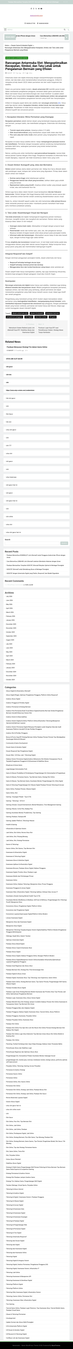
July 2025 (9, 644)
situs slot (9, 453)
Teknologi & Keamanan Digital (15, 1213)
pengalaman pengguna (14, 317)
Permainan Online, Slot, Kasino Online (18, 1082)
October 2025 (10, 632)
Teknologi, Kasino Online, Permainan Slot (19, 1296)
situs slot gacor (11, 430)
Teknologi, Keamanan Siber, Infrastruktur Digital (21, 1300)
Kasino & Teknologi (12, 844)
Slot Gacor (9, 414)
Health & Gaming (11, 824)
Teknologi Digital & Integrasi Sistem (17, 1260)
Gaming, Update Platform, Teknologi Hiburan (20, 821)
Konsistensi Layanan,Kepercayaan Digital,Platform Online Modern (27, 914)
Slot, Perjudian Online (13, 1155)
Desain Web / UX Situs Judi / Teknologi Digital (21, 755)
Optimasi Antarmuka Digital (15, 940)
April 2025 (9, 656)
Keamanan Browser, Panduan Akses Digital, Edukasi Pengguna (26, 868)
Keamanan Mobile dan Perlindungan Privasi (19, 876)
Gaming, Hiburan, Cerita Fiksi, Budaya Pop (19, 809)
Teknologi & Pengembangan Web (16, 1225)
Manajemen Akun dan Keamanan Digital (18, 922)
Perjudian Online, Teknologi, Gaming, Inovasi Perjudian (23, 1066)
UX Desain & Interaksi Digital (15, 1330)
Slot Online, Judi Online (13, 1125)
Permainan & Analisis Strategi (15, 1070)
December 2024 (11, 672)
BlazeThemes (56, 1345)
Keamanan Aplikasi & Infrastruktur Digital (19, 864)
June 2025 (9, 648)
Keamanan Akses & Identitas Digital (17, 860)
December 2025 (11, 624)
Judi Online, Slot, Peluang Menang (17, 836)
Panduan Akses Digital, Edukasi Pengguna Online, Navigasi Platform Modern (30, 956)
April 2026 (9, 608)
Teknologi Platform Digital (14, 1284)
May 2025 (9, 652)
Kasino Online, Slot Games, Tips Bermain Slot (20, 848)
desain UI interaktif (37, 313)
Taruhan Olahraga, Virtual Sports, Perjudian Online (22, 1185)
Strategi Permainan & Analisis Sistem (18, 1173)
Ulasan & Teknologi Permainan (16, 1314)
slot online (9, 516)
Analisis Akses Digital (13, 699)
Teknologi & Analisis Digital (15, 1193)
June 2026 (9, 600)
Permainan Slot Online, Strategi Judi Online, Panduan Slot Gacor (26, 1094)
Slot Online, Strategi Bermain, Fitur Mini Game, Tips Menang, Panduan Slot (29, 1137)
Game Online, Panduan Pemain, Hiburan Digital (21, 789)
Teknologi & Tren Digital (13, 1233)
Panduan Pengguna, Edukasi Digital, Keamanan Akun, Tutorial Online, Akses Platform (33, 1012)
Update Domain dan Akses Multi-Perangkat (19, 1322)
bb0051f (9, 73)
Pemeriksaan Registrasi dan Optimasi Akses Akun (22, 1052)
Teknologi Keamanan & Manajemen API (18, 1276)
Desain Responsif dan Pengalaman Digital (19, 751)
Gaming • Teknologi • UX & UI (15, 801)
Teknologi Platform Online (14, 1288)
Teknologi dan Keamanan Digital (16, 1249)
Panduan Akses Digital (13, 952)
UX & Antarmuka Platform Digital (16, 1326)
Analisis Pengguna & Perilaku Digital (17, 703)
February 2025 (10, 664)
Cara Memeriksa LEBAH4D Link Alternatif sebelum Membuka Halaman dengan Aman (34, 561)
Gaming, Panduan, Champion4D (16, 816)
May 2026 (9, 604)
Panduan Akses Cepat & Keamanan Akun (19, 948)
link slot (8, 422)
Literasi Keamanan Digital (14, 918)
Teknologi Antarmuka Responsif (16, 1237)
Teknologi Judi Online (13, 1272)
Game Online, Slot (11, 793)
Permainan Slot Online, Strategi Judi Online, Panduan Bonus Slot (26, 1090)
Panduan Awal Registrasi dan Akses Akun (19, 966)
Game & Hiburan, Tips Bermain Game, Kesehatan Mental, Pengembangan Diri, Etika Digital (34, 781)
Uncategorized (10, 1318)
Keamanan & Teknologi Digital (15, 856)
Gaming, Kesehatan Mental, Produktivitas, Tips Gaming (23, 813)
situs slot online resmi (13, 1109)
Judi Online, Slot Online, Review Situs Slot (19, 832)
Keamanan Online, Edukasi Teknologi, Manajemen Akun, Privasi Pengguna (29, 884)
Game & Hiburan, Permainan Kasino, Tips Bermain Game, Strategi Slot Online (30, 777)
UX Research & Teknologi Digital (16, 1334)
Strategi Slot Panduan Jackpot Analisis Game (20, 1177)
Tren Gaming (10, 1304)
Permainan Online (11, 1078)
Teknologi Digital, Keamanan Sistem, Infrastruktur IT (22, 1268)
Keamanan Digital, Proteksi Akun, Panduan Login (21, 872)
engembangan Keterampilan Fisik (16, 769)
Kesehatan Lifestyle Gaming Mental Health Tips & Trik (23, 896)
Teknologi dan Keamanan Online (16, 1252)
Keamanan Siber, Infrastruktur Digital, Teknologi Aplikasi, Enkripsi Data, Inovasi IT (32, 892)
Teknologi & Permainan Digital (15, 1229)
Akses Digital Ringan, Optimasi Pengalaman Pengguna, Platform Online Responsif (32, 695)
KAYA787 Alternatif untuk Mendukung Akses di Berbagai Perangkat (38, 2)
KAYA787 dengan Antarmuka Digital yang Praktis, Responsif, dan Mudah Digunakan (33, 573)
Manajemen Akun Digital (14, 926)
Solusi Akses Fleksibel (13, 1159)
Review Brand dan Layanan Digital (16, 1098)
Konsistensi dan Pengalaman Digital (17, 910)
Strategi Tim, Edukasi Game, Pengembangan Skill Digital (24, 1181)
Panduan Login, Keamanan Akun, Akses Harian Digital (23, 998)
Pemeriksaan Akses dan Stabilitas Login (19, 1048)
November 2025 (11, 628)
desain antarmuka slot (19, 313)
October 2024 (10, 680)
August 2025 (10, 640)
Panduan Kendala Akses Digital (16, 988)
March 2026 (10, 612)
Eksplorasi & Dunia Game (14, 765)
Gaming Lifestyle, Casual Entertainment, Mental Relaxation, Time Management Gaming (33, 805)
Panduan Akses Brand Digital (15, 944)
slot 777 (8, 445)
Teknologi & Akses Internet (14, 1189)
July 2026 (9, 596)
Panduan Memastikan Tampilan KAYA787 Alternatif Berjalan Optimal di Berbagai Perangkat (35, 565)
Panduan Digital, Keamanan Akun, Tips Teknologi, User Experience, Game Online (31, 978)
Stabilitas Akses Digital (13, 1163)
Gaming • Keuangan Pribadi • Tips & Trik (18, 797)
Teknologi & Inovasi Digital (14, 1205)
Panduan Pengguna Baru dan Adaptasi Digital (20, 1008)
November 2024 (11, 676)
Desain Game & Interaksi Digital (16, 58)
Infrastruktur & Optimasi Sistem (16, 828)
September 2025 (11, 636)
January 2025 (10, 668)
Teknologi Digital (11, 1256)
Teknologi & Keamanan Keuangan (16, 1217)
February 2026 (10, 616)
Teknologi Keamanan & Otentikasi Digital (19, 1280)
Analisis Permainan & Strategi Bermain (18, 707)
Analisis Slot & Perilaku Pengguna (17, 733)
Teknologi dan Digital (13, 1245)
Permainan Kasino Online (14, 1074)
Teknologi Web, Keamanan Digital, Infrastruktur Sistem (23, 1292)
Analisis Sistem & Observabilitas (16, 717)
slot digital (28, 317)
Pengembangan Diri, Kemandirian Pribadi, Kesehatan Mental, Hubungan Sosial (30, 1056)
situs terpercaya (11, 477)
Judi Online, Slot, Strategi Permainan (17, 840)
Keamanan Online (11, 880)
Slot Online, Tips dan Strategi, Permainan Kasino (21, 1147)
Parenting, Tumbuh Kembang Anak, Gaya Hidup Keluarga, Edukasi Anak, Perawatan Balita (34, 1044)
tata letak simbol (41, 317)
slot (59, 103)
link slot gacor (10, 398)
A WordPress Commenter (14, 585)
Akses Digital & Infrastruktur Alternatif (18, 691)
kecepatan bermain (52, 313)
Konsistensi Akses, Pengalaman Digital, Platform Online (24, 906)
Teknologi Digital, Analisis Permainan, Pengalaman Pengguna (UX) (27, 1264)
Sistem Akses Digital (12, 1102)
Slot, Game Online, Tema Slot (15, 1151)
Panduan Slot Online (12, 1024)
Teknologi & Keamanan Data (15, 1209)
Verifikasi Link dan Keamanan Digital (17, 1338)
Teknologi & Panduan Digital (15, 1221)
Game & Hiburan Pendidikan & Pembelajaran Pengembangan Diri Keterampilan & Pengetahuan (35, 773)
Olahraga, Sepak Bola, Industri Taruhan (18, 936)
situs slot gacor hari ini (13, 532)
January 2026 (10, 620)
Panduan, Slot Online (12, 1040)
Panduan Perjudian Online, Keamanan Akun (19, 1020)
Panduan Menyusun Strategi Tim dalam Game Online (27, 347)
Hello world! (29, 585)
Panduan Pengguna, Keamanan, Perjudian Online (21, 1016)
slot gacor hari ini (11, 485)
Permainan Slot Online (13, 1086)
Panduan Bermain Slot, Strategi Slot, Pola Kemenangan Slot (25, 970)
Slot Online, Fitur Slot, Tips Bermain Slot (19, 1121)
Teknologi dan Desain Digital (15, 1241)
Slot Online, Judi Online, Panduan (16, 1129)
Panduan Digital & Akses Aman (16, 974)
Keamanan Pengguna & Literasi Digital (18, 888)
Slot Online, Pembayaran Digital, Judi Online (20, 1133)
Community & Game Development (17, 743)
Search (7, 540)
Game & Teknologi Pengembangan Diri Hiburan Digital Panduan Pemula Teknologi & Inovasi (35, 785)
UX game (53, 317)
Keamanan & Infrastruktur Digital (16, 852)
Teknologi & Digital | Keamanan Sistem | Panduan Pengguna (25, 1197)
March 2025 (10, 660)
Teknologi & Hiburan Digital (14, 1201)
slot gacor (9, 461)
